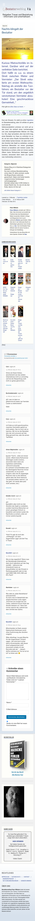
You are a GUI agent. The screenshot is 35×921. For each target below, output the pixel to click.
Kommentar (11, 682)
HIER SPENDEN (18, 841)
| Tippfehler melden (21, 197)
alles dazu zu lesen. (17, 107)
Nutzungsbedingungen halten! (21, 358)
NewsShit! (9, 553)
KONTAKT (26, 877)
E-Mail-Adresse (11, 709)
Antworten (8, 385)
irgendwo (30, 120)
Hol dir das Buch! (18, 772)
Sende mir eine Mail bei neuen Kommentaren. (16, 724)
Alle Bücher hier (17, 775)
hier (15, 226)
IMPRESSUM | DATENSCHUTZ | (12, 877)
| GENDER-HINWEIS (25, 881)
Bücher (18, 220)
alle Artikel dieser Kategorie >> (12, 190)
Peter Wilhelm (14, 207)
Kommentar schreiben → (10, 356)
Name (9, 702)
